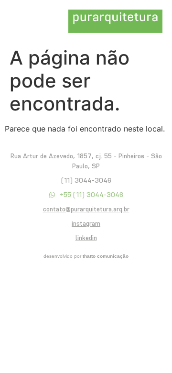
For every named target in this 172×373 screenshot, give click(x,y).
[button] (21, 21)
